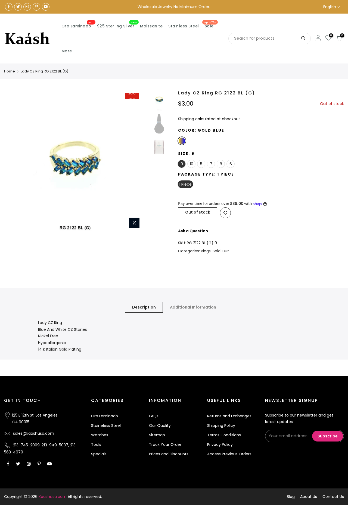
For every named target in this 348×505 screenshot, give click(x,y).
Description (144, 307)
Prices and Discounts (168, 454)
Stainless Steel (183, 26)
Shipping (186, 119)
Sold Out (221, 251)
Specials (99, 454)
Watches (99, 435)
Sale (210, 25)
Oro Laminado (77, 25)
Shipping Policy (221, 425)
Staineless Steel (106, 425)
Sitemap (157, 435)
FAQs (154, 416)
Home (9, 71)
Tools (96, 444)
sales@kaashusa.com (33, 433)
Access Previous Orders (229, 454)
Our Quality (160, 425)
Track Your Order (165, 444)
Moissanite (151, 26)
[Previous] (13, 160)
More (66, 51)
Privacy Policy (220, 444)
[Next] (136, 160)
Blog (291, 496)
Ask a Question (193, 231)
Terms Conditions (224, 435)
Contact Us (333, 496)
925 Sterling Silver (117, 25)
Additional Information (193, 307)
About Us (308, 496)
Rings (206, 251)
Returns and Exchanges (229, 416)
